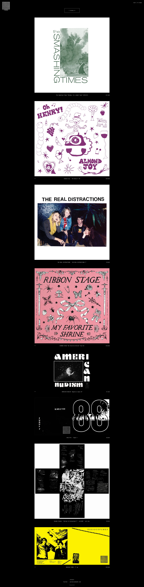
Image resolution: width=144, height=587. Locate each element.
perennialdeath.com (75, 581)
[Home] (6, 6)
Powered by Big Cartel (72, 585)
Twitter (65, 581)
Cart (137, 2)
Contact (72, 579)
